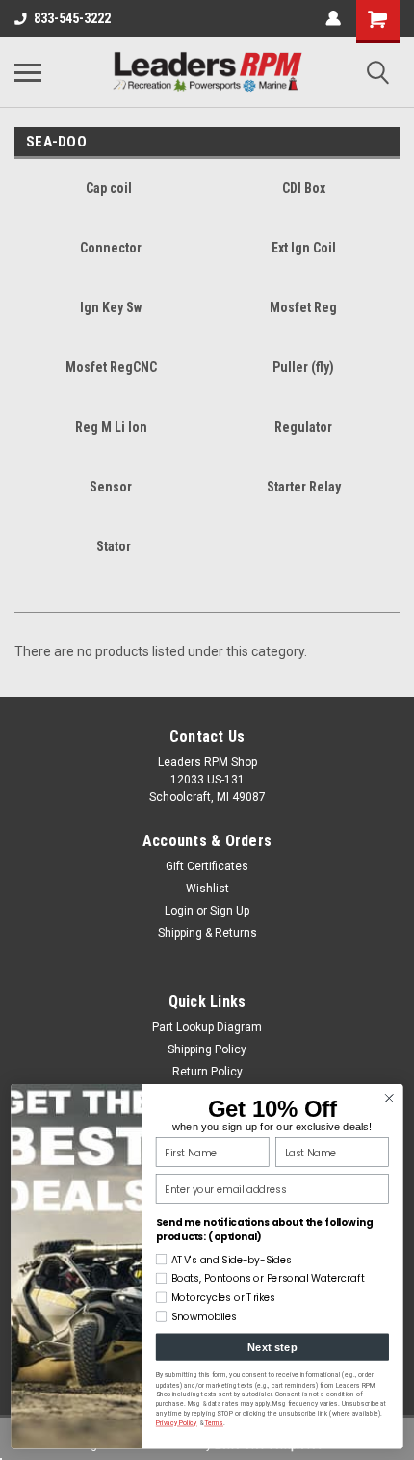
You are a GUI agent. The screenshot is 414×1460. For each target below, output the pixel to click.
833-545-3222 (72, 18)
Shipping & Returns (207, 933)
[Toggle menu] (27, 72)
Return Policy (207, 1071)
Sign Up (229, 910)
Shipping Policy (207, 1049)
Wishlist (207, 888)
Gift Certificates (207, 866)
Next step (272, 1347)
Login (179, 910)
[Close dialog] (389, 1098)
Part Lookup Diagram (207, 1027)
